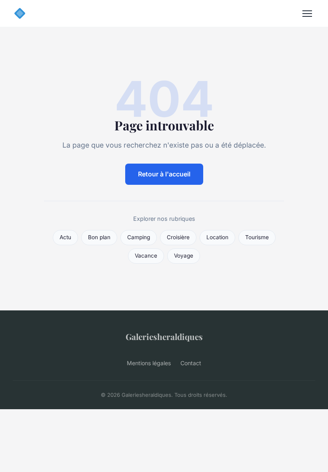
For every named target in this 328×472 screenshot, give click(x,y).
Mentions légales (149, 363)
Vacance (146, 255)
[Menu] (307, 13)
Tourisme (257, 237)
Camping (138, 237)
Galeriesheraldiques (164, 336)
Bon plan (99, 237)
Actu (65, 237)
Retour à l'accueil (164, 174)
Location (217, 237)
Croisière (178, 237)
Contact (190, 363)
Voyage (183, 255)
